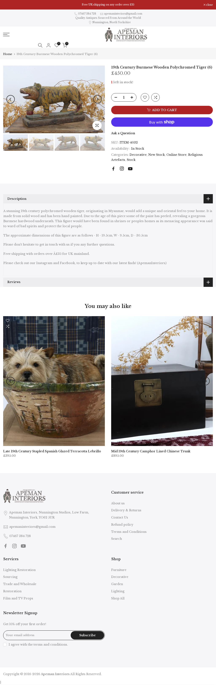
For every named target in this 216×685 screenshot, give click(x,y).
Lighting (117, 591)
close (8, 5)
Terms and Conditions (129, 532)
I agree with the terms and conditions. (38, 644)
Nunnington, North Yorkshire (111, 22)
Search (116, 539)
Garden (117, 584)
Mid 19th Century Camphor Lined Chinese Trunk (150, 451)
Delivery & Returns (126, 510)
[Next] (97, 99)
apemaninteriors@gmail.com (123, 13)
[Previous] (10, 99)
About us (118, 503)
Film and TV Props (18, 598)
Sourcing (10, 577)
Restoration (12, 591)
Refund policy (122, 525)
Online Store (176, 155)
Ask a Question (123, 133)
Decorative (138, 155)
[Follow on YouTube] (130, 169)
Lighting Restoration (19, 570)
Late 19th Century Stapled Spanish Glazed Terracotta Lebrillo (52, 451)
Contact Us (119, 517)
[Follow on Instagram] (122, 169)
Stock (131, 160)
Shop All (117, 598)
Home (7, 54)
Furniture (118, 570)
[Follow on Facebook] (113, 169)
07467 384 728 (87, 13)
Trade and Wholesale (19, 584)
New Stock (156, 155)
